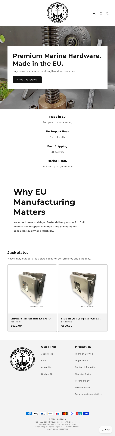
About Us (46, 367)
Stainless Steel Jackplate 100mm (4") (82, 319)
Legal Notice (81, 360)
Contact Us (47, 374)
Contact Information (85, 367)
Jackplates (47, 353)
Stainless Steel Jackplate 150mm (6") (31, 319)
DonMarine (61, 419)
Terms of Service (84, 353)
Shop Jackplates (27, 79)
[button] (6, 13)
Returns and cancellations (88, 394)
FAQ (43, 360)
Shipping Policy (83, 374)
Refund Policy (82, 380)
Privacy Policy (82, 387)
